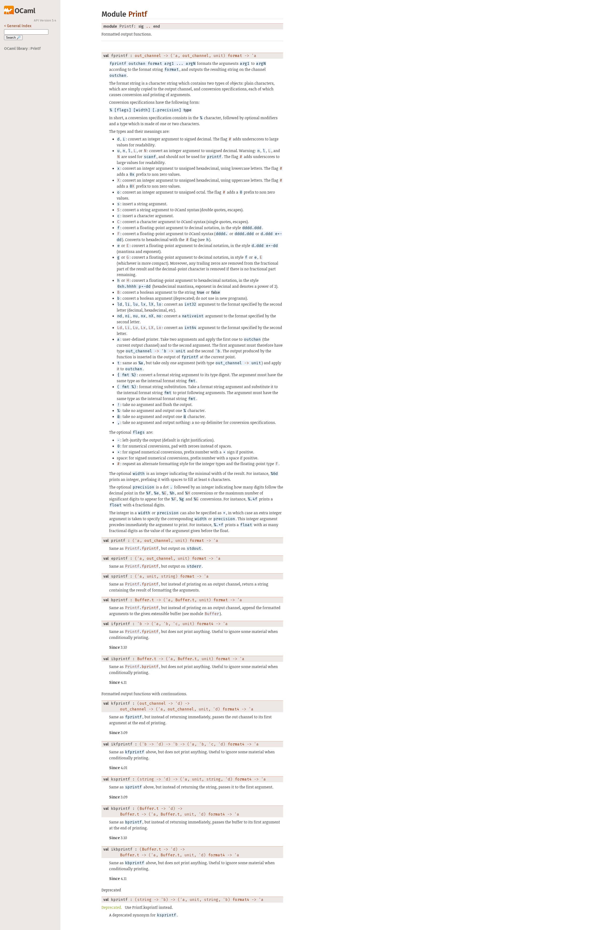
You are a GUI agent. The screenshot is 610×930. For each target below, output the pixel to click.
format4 (205, 624)
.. (148, 26)
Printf (137, 14)
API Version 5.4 (45, 20)
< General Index (17, 26)
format (235, 55)
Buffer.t (144, 600)
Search (13, 37)
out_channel (148, 55)
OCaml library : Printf (22, 48)
